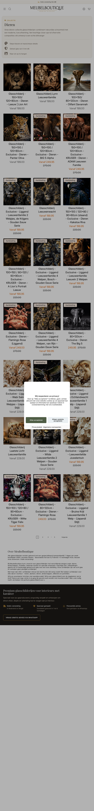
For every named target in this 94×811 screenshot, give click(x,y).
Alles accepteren (36, 420)
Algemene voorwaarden (52, 427)
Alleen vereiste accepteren (58, 420)
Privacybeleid (37, 427)
